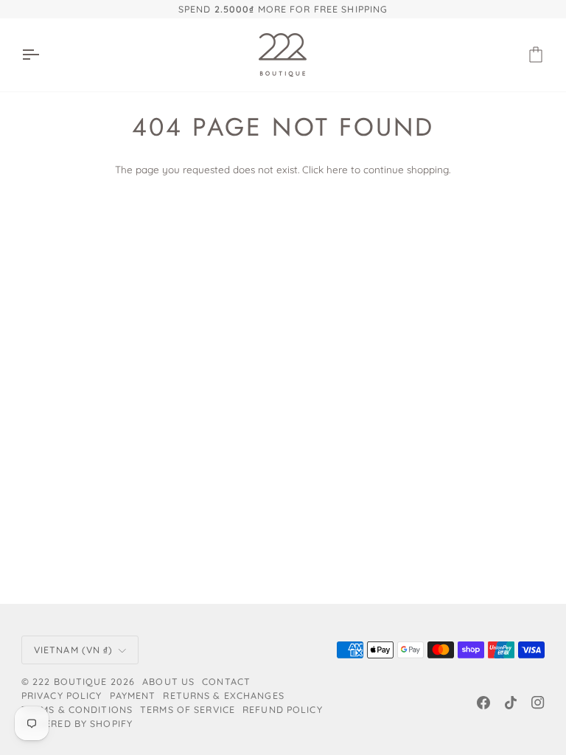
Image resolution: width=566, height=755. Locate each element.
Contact (226, 681)
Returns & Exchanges (223, 695)
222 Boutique (70, 681)
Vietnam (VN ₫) (73, 649)
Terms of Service (187, 709)
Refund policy (282, 709)
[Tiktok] (511, 702)
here (337, 169)
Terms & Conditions (77, 709)
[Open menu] (43, 54)
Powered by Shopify (77, 723)
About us (168, 681)
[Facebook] (483, 702)
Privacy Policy (61, 695)
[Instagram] (538, 702)
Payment (133, 695)
